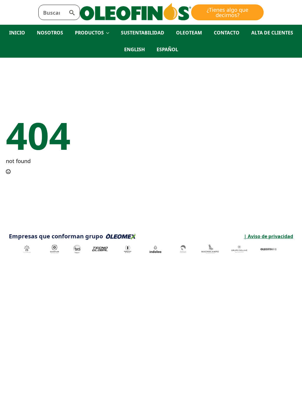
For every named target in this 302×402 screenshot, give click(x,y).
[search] (72, 12)
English (134, 49)
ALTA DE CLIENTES (272, 32)
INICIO (17, 32)
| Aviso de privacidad (214, 236)
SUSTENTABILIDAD (142, 32)
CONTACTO (226, 32)
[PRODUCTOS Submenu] (109, 33)
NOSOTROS (50, 32)
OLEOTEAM (189, 32)
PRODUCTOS (89, 32)
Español (167, 49)
